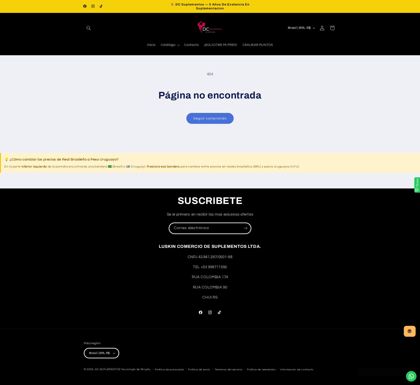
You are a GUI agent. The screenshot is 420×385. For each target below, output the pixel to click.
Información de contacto (296, 369)
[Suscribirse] (246, 228)
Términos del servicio (228, 369)
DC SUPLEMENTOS (107, 369)
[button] (89, 28)
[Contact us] (411, 376)
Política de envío (199, 369)
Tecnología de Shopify (135, 369)
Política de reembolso (261, 369)
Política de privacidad (169, 369)
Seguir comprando (210, 118)
